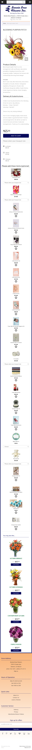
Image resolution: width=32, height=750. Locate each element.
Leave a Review (16, 700)
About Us (16, 695)
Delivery (16, 709)
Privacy (16, 712)
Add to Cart (16, 136)
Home (4, 23)
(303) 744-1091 (16, 19)
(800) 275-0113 (21, 669)
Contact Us (16, 697)
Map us (16, 671)
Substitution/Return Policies (16, 714)
